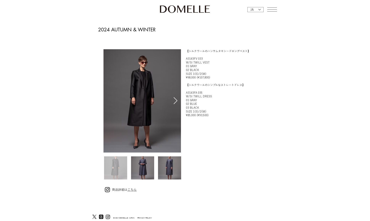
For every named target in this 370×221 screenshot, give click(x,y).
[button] (272, 10)
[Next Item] (175, 101)
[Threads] (101, 217)
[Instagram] (108, 217)
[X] (94, 217)
